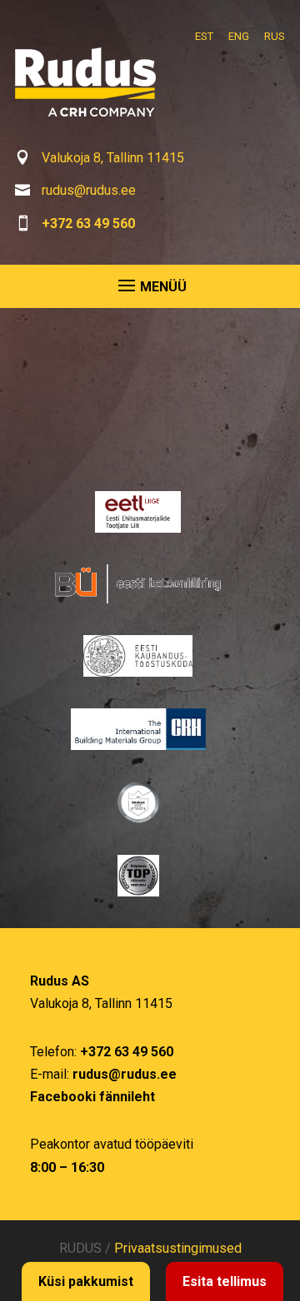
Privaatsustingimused (178, 1248)
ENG (238, 36)
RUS (274, 36)
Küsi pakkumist (85, 1281)
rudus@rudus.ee (89, 190)
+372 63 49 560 (88, 223)
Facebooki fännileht (92, 1097)
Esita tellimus (224, 1281)
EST (204, 36)
